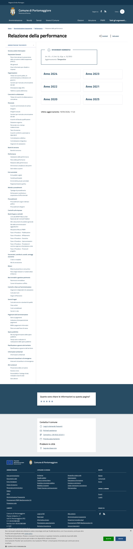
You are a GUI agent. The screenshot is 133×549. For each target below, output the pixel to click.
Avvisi (100, 482)
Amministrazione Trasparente (16, 497)
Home (10, 28)
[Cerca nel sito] (122, 11)
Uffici (8, 494)
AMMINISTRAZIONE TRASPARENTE (17, 45)
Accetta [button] (108, 539)
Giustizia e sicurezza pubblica (46, 483)
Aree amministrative (13, 476)
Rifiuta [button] (120, 539)
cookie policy (29, 533)
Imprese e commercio (74, 483)
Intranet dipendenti (73, 526)
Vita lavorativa (72, 488)
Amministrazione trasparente (23, 28)
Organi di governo (12, 485)
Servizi (38, 20)
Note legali (40, 517)
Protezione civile (12, 503)
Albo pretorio (71, 514)
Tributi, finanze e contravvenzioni (47, 488)
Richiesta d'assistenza (44, 526)
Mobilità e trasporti (43, 486)
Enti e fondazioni (12, 482)
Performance (38, 28)
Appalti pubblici (41, 478)
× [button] (130, 531)
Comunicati (101, 479)
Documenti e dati (12, 479)
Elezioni (81, 20)
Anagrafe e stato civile (74, 475)
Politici (9, 491)
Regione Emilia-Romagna (16, 2)
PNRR (102, 20)
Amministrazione (15, 20)
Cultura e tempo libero (43, 480)
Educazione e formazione (75, 480)
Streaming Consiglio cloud (75, 520)
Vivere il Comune (52, 20)
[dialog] (66, 539)
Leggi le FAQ (41, 514)
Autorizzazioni (72, 478)
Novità (29, 20)
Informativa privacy (43, 520)
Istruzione (92, 20)
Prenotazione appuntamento (46, 523)
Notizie (100, 476)
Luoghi (100, 497)
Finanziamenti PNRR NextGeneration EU (19, 500)
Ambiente (40, 475)
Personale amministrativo (15, 488)
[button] (44, 546)
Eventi (100, 494)
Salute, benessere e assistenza (77, 486)
